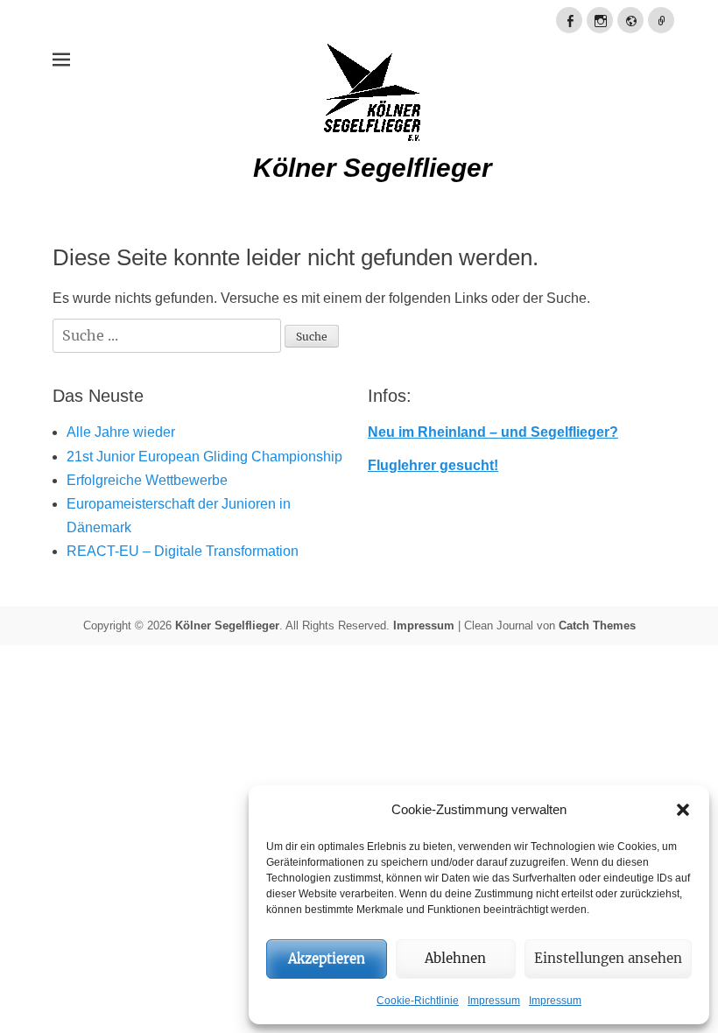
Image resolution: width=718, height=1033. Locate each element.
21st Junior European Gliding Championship (204, 456)
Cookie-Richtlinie (418, 1000)
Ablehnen (455, 958)
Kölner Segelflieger (372, 167)
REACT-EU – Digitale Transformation (183, 551)
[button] (683, 810)
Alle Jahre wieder (121, 432)
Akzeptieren (326, 958)
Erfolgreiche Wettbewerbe (147, 480)
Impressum (494, 1000)
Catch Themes (597, 625)
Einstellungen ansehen (608, 958)
